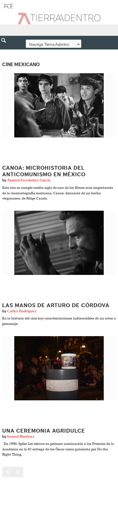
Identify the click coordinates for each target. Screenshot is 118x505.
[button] (5, 52)
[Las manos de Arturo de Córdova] (59, 242)
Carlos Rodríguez (21, 311)
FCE (8, 6)
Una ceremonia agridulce (43, 431)
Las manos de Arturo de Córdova (55, 305)
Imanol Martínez (20, 437)
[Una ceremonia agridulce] (59, 368)
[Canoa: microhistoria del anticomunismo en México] (59, 105)
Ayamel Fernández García (28, 180)
